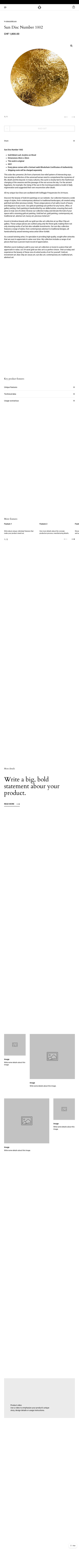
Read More (9, 804)
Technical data (10, 394)
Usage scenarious (11, 401)
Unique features (10, 387)
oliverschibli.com (11, 21)
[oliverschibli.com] (39, 7)
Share (6, 141)
